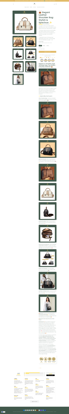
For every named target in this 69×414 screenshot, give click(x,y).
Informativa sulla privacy (33, 411)
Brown (48, 45)
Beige (40, 45)
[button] (13, 4)
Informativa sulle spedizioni (49, 411)
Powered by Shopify (20, 411)
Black (44, 45)
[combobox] (3, 412)
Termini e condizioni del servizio (42, 411)
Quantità (40, 47)
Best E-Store (16, 411)
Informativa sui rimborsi (27, 411)
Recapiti (55, 411)
